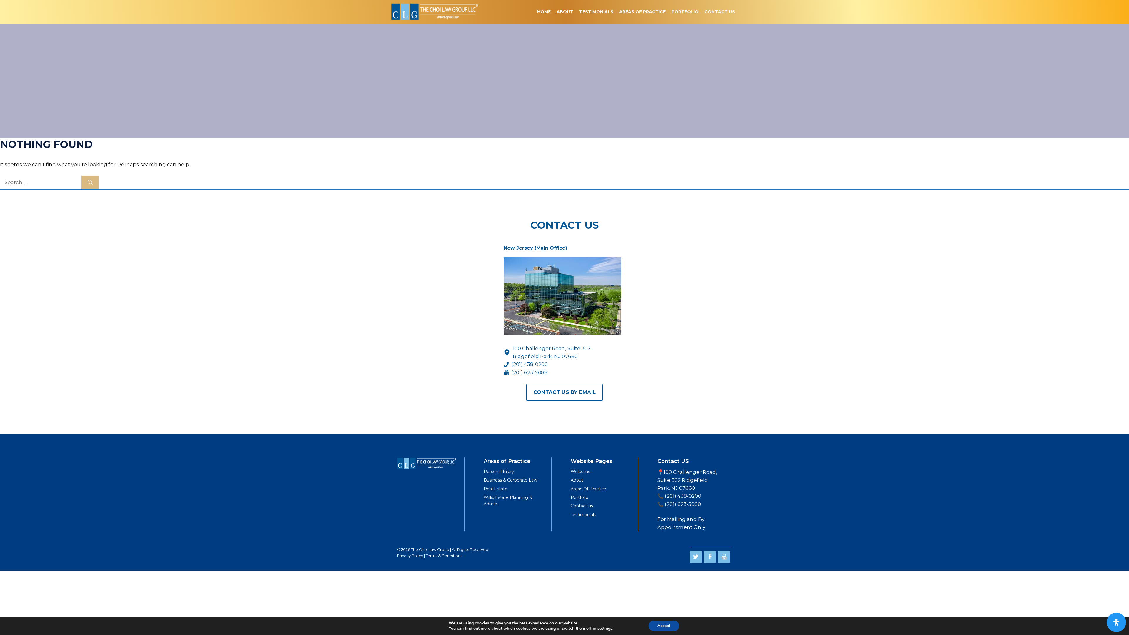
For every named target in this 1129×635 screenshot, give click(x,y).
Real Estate (495, 489)
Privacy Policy (410, 555)
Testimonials (596, 11)
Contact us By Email (564, 392)
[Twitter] (696, 557)
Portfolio (685, 11)
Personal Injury (499, 471)
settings (604, 628)
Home (544, 11)
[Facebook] (710, 557)
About (565, 11)
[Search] (90, 183)
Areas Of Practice (642, 11)
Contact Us (719, 11)
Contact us (582, 506)
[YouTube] (724, 557)
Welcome (581, 471)
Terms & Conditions (444, 555)
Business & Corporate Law (510, 480)
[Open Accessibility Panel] (1116, 622)
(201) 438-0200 (529, 364)
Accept (663, 626)
